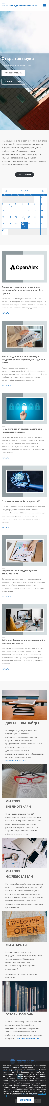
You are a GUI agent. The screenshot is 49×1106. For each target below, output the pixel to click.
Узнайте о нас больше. (28, 1038)
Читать (6, 313)
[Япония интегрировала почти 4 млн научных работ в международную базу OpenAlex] (24, 267)
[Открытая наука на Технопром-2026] (24, 481)
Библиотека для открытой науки (20, 5)
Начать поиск (24, 175)
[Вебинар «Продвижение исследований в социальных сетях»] (24, 619)
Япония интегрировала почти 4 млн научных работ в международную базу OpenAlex (22, 290)
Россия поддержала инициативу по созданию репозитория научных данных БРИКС (23, 359)
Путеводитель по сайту (15, 760)
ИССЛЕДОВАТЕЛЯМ (13, 73)
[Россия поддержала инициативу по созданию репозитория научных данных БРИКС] (24, 336)
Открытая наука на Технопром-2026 (21, 501)
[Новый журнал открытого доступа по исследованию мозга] (24, 408)
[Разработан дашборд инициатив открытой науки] (24, 550)
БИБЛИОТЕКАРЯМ (13, 82)
